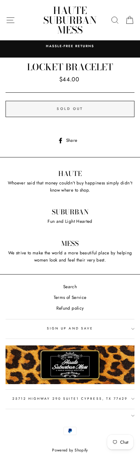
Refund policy (70, 308)
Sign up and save (70, 328)
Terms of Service (70, 297)
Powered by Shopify (70, 450)
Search (70, 286)
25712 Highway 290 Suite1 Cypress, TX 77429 (70, 398)
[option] (70, 46)
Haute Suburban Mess (70, 20)
